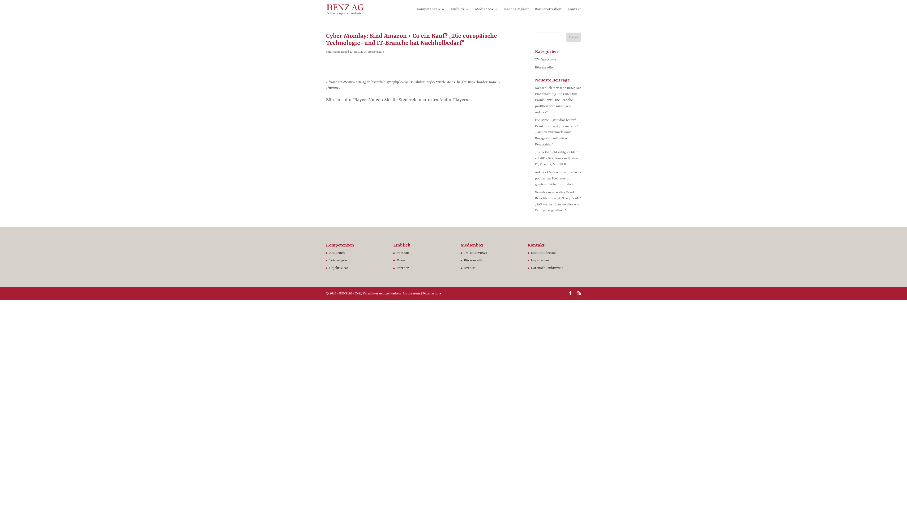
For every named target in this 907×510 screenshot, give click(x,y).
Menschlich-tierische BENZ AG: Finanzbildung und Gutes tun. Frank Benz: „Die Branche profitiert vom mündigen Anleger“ (558, 100)
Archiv (469, 268)
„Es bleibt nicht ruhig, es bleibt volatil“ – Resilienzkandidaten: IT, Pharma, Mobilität (557, 158)
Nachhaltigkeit (516, 10)
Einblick (457, 10)
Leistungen (338, 261)
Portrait (403, 253)
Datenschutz (432, 293)
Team (401, 261)
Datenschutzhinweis (547, 268)
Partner (403, 268)
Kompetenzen (428, 10)
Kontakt (574, 10)
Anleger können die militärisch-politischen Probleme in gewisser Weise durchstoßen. (558, 178)
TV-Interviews (545, 59)
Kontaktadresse (543, 253)
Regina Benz (339, 52)
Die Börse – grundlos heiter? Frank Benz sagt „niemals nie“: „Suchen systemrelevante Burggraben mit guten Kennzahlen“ (556, 132)
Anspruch (337, 253)
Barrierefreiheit (548, 10)
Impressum (540, 261)
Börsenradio (376, 52)
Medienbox (484, 10)
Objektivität (338, 268)
